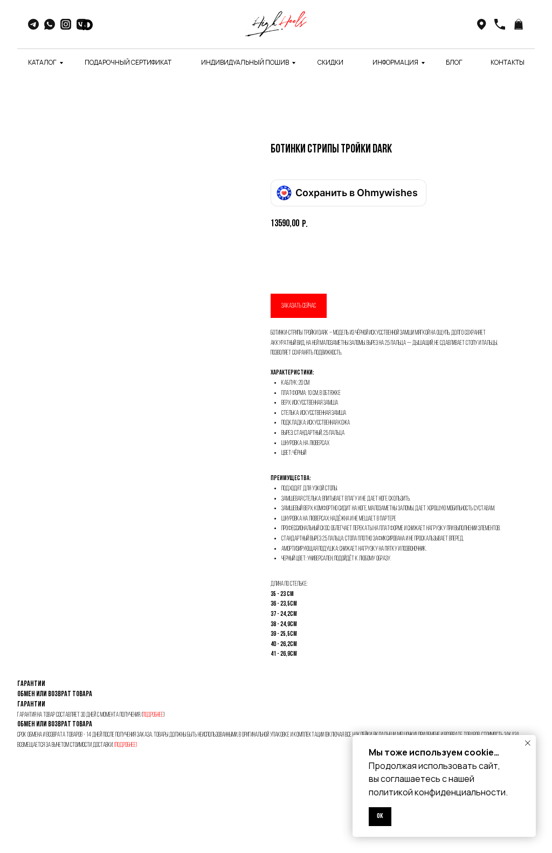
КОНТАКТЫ (508, 62)
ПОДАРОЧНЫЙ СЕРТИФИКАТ (128, 62)
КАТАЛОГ (42, 62)
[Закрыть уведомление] (527, 743)
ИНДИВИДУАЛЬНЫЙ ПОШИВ (245, 62)
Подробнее (153, 715)
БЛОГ (454, 62)
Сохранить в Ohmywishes (356, 192)
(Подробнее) (125, 745)
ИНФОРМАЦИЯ (395, 62)
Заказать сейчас (298, 306)
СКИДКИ (330, 62)
